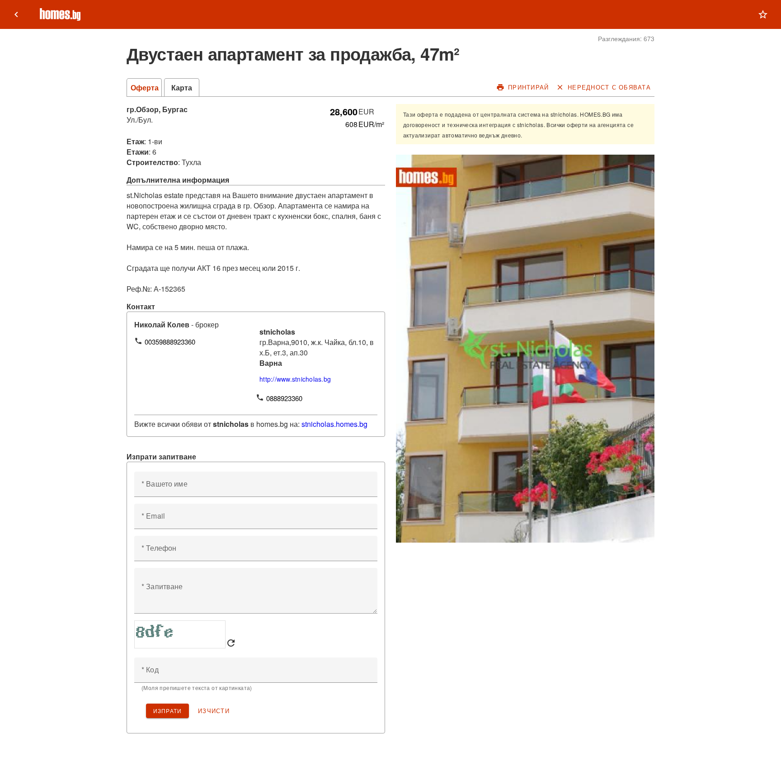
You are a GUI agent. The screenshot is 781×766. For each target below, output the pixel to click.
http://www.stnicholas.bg (295, 378)
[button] (763, 14)
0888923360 (284, 398)
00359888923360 (170, 341)
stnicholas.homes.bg (334, 424)
